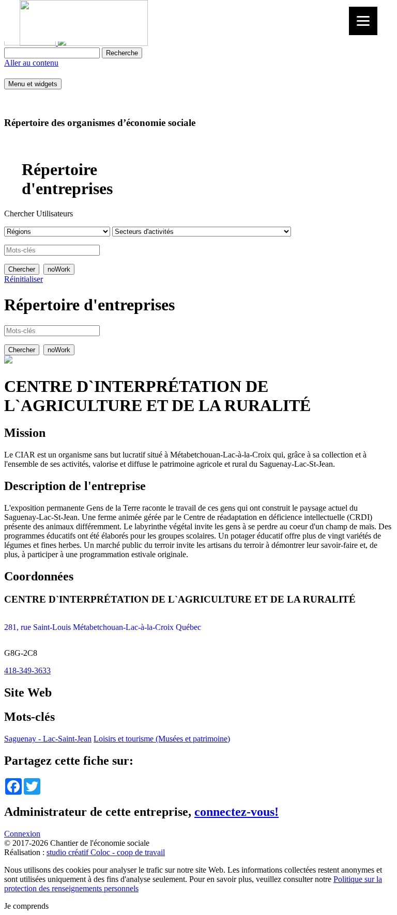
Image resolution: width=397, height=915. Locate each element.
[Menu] (363, 21)
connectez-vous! (236, 811)
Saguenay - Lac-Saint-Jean (47, 738)
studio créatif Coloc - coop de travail (106, 852)
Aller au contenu (31, 62)
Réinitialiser (23, 279)
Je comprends (26, 906)
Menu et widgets (32, 84)
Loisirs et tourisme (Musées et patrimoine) (162, 738)
